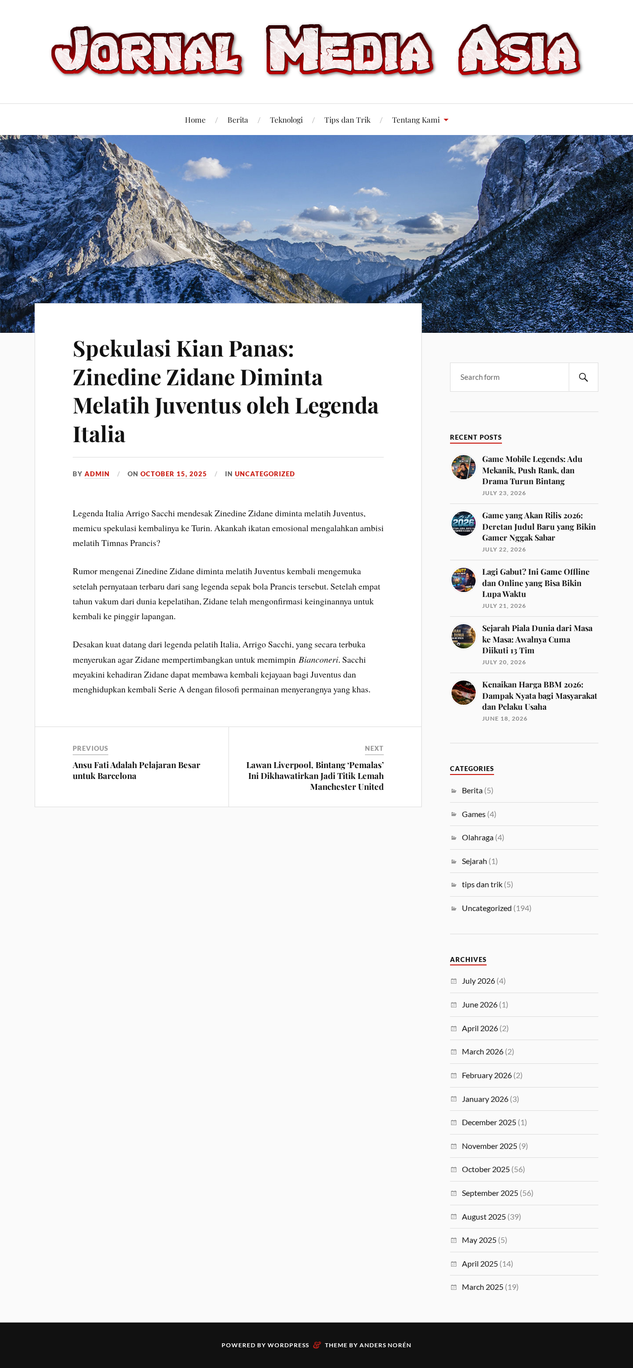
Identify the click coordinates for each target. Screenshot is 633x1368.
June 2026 (479, 1004)
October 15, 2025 (173, 474)
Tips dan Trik (347, 119)
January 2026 (485, 1098)
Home (195, 119)
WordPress (288, 1345)
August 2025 (484, 1216)
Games (474, 814)
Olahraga (478, 837)
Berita (237, 119)
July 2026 (478, 980)
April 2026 (480, 1028)
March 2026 (482, 1051)
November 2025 (489, 1145)
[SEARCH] (583, 377)
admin (97, 474)
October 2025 (486, 1169)
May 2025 (479, 1239)
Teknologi (286, 119)
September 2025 (490, 1192)
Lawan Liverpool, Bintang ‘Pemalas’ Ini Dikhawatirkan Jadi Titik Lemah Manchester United (315, 775)
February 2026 (487, 1075)
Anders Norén (385, 1345)
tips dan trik (482, 884)
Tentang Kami (416, 119)
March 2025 (482, 1286)
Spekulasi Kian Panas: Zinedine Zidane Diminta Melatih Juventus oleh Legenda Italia (226, 390)
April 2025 (480, 1263)
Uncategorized (265, 474)
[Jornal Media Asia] (317, 50)
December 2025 (489, 1122)
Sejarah (474, 861)
